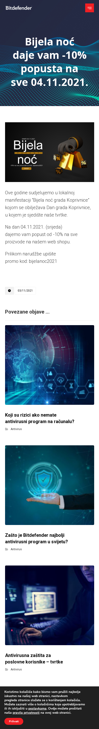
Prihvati (14, 721)
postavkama (37, 709)
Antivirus (16, 429)
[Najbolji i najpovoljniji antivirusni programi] (19, 8)
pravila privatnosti (26, 712)
